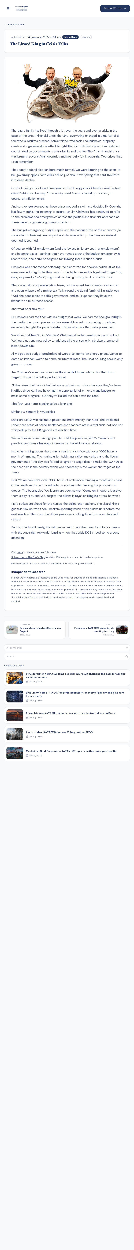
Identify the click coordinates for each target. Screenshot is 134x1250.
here (20, 552)
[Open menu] (8, 8)
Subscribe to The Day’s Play (28, 557)
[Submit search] (127, 656)
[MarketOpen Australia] (21, 8)
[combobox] (67, 647)
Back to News (14, 24)
